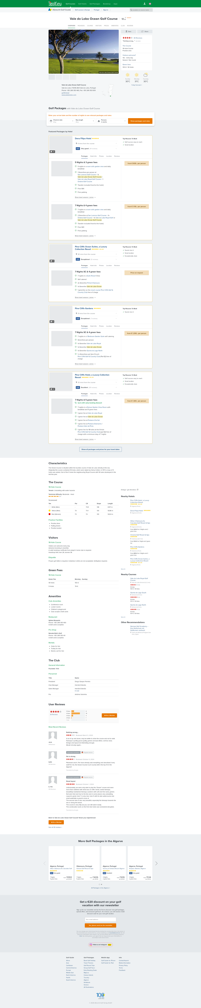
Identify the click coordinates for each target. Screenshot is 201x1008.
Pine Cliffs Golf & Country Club (89, 356)
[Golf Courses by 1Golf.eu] (54, 3)
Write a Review (109, 715)
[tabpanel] (100, 864)
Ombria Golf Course (85, 181)
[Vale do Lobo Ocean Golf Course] (52, 77)
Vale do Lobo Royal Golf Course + (90, 179)
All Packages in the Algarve (100, 888)
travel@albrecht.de (114, 933)
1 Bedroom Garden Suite (95, 336)
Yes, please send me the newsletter (100, 925)
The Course (127, 46)
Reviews (54, 714)
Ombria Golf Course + (85, 218)
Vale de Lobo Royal (94, 343)
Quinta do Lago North (94, 350)
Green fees (127, 64)
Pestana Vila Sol (94, 420)
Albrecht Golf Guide (61, 9)
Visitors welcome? (129, 55)
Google (76, 770)
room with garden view (95, 166)
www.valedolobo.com (69, 95)
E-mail (77, 691)
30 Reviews (138, 38)
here (80, 936)
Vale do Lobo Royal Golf (104, 218)
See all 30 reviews (55, 827)
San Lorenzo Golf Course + (87, 174)
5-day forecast (136, 85)
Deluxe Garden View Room (97, 407)
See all (123, 569)
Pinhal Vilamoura (93, 283)
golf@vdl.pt (65, 93)
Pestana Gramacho (95, 424)
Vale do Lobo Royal (95, 413)
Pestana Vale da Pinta (85, 426)
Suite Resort (91, 276)
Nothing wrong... (128, 41)
